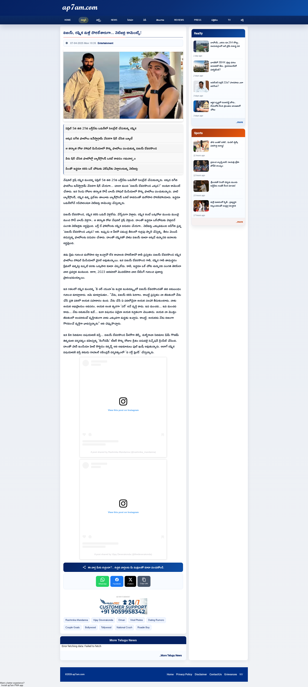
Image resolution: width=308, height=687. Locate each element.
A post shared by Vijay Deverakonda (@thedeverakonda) (123, 554)
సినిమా (130, 20)
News (114, 20)
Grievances (230, 674)
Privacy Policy (184, 674)
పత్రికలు (214, 20)
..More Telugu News (170, 655)
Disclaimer (201, 674)
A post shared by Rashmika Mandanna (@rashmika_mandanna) (123, 452)
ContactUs (216, 674)
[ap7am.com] (80, 7)
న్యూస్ (83, 20)
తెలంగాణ (160, 20)
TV (229, 20)
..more (239, 122)
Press (197, 20)
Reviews (179, 20)
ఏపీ (144, 20)
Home (67, 20)
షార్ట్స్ (98, 20)
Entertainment (105, 43)
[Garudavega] (123, 606)
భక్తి (242, 20)
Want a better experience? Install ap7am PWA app (12, 684)
